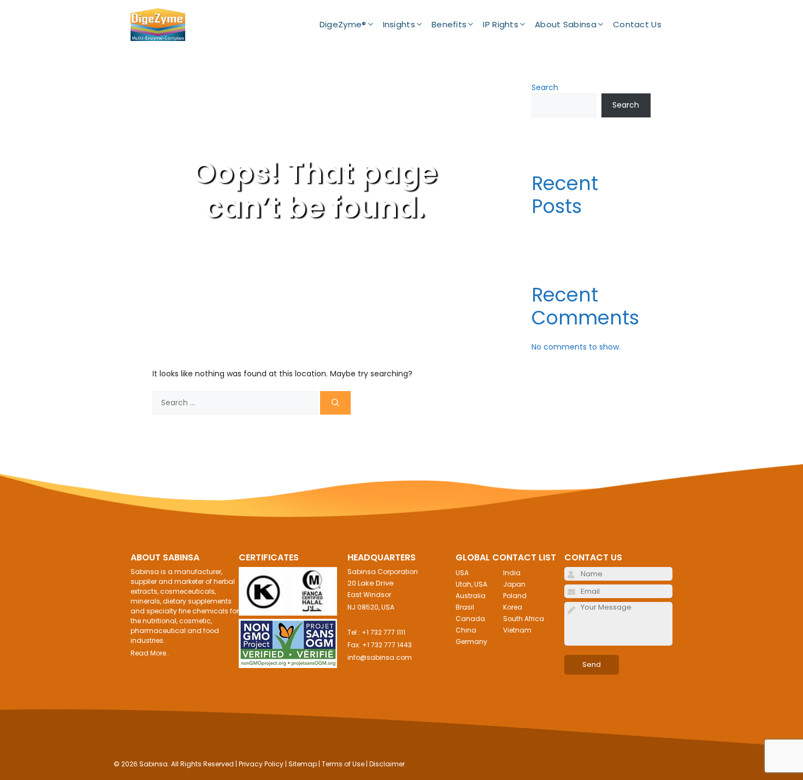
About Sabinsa (566, 24)
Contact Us (637, 24)
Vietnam (517, 630)
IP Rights (500, 24)
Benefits (449, 24)
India (512, 572)
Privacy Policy (261, 764)
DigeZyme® (343, 24)
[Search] (335, 403)
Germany (471, 641)
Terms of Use (343, 764)
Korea (512, 607)
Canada (470, 618)
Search (545, 87)
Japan (514, 584)
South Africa (523, 618)
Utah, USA (471, 584)
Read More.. (150, 653)
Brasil (465, 607)
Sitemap (302, 764)
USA (462, 572)
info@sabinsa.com (379, 657)
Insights (399, 24)
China (466, 630)
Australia (471, 595)
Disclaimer (387, 764)
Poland (515, 595)
